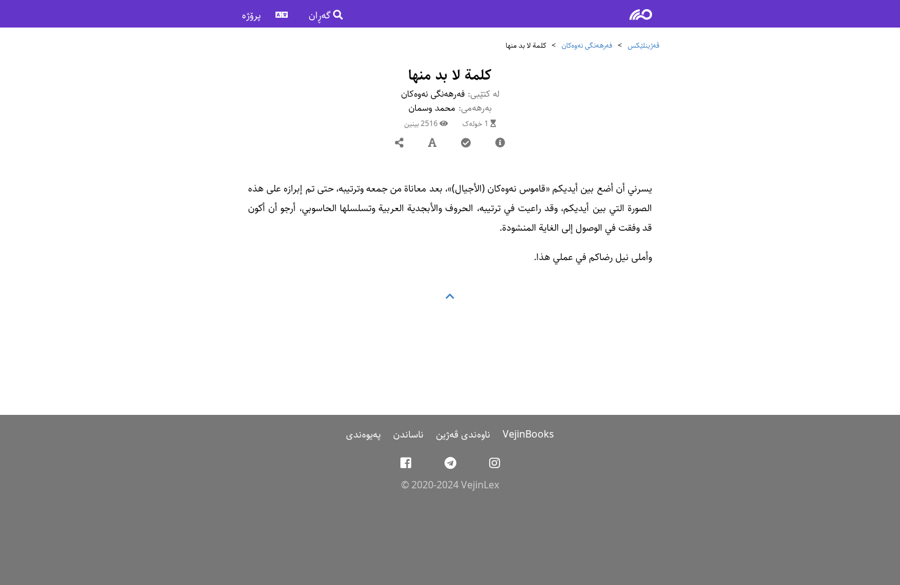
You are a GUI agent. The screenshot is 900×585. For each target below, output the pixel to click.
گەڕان (321, 15)
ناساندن (408, 434)
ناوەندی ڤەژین (463, 434)
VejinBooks (528, 434)
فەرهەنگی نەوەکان (586, 45)
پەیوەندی (363, 434)
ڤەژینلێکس (643, 45)
